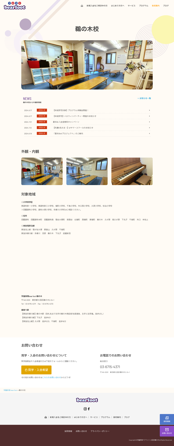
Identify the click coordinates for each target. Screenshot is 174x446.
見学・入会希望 (38, 370)
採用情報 (68, 431)
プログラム (143, 6)
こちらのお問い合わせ (51, 377)
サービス (131, 6)
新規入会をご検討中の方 (97, 6)
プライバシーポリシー (100, 431)
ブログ (166, 6)
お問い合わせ (81, 431)
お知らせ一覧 (145, 98)
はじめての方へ (117, 6)
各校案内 (155, 6)
